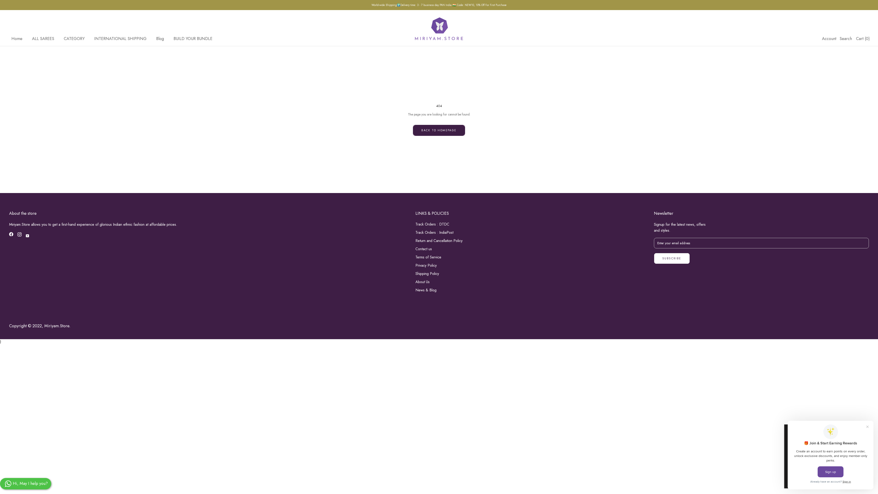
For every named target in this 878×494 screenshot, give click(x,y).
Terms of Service (428, 257)
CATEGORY (74, 39)
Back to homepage (438, 130)
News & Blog (425, 290)
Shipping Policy (427, 273)
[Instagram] (19, 235)
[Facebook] (11, 235)
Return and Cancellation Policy (439, 240)
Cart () (863, 39)
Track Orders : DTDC (432, 224)
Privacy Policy (426, 265)
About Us (422, 282)
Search (846, 39)
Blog (160, 39)
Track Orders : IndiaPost (434, 232)
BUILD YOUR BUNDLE (193, 39)
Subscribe (671, 258)
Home (16, 39)
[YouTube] (27, 235)
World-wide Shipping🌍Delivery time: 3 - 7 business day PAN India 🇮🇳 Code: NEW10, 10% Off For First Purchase (439, 5)
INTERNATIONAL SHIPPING (120, 39)
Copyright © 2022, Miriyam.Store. (39, 326)
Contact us (423, 249)
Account (829, 39)
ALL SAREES (43, 39)
